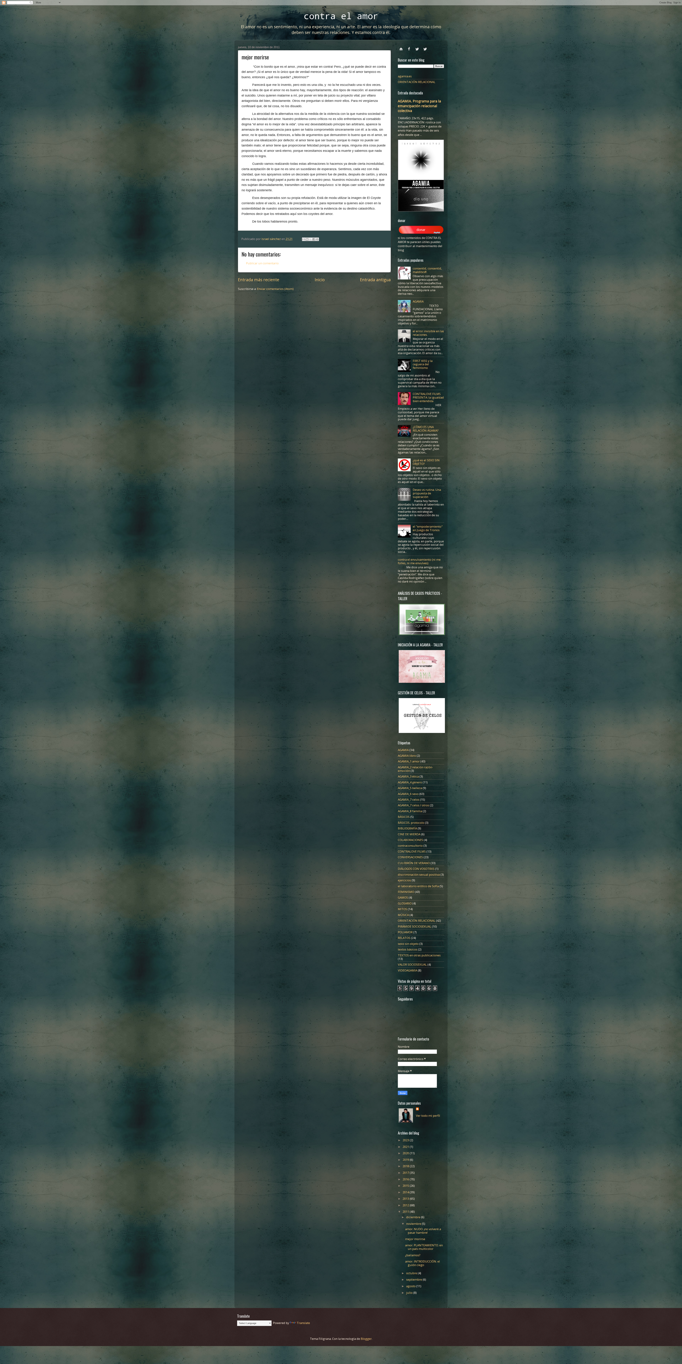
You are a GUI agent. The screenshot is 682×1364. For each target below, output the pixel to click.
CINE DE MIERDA (409, 834)
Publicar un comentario (262, 263)
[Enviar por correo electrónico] (303, 239)
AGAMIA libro (407, 756)
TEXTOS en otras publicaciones (419, 955)
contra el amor (341, 16)
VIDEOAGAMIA (407, 970)
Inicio (320, 279)
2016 (406, 1179)
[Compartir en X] (310, 239)
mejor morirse (415, 1239)
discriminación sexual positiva (419, 874)
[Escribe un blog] (307, 239)
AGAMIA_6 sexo (408, 794)
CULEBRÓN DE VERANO (414, 863)
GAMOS (403, 897)
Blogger (366, 1339)
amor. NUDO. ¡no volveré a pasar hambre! (423, 1231)
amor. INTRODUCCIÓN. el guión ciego (422, 1263)
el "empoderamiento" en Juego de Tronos (428, 528)
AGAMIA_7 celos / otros (413, 805)
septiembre (414, 1279)
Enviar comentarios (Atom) (275, 289)
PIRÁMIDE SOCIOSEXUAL (414, 926)
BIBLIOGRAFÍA (407, 828)
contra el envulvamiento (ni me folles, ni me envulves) (419, 561)
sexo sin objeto (408, 944)
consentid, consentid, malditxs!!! (427, 270)
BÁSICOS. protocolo (411, 823)
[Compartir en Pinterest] (317, 239)
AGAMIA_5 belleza (410, 788)
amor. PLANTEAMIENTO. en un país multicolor (424, 1247)
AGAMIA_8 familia (410, 811)
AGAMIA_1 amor (409, 761)
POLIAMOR (405, 932)
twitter (417, 47)
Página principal (401, 47)
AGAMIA (418, 301)
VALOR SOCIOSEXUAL (412, 964)
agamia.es (405, 76)
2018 (406, 1166)
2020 (406, 1153)
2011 (406, 1212)
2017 (406, 1173)
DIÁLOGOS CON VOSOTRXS (416, 869)
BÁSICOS (404, 817)
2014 (406, 1192)
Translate (303, 1323)
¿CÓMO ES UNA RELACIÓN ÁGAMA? (426, 429)
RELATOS (404, 938)
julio (409, 1293)
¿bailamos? (412, 1255)
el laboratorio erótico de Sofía (418, 886)
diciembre (413, 1217)
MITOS (402, 909)
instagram (425, 47)
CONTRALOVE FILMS (412, 851)
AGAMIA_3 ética (408, 776)
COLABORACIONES (410, 840)
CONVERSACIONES (410, 857)
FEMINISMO (406, 892)
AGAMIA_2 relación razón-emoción (415, 769)
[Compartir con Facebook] (314, 239)
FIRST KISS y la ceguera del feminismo (422, 364)
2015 (406, 1186)
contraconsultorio (410, 846)
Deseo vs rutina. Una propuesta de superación (427, 493)
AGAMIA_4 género (410, 782)
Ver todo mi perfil (428, 1116)
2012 (406, 1205)
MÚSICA (403, 915)
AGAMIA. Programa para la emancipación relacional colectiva (419, 106)
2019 (406, 1160)
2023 (406, 1140)
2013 (406, 1199)
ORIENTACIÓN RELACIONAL (416, 82)
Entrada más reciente (258, 279)
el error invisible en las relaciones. (428, 333)
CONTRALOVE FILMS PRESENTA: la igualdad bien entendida (428, 397)
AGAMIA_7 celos (408, 799)
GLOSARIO (405, 903)
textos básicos (407, 949)
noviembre (414, 1224)
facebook (409, 47)
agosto (411, 1286)
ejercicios (404, 880)
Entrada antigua (375, 279)
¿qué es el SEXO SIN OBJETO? (426, 462)
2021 (406, 1147)
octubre (412, 1273)
